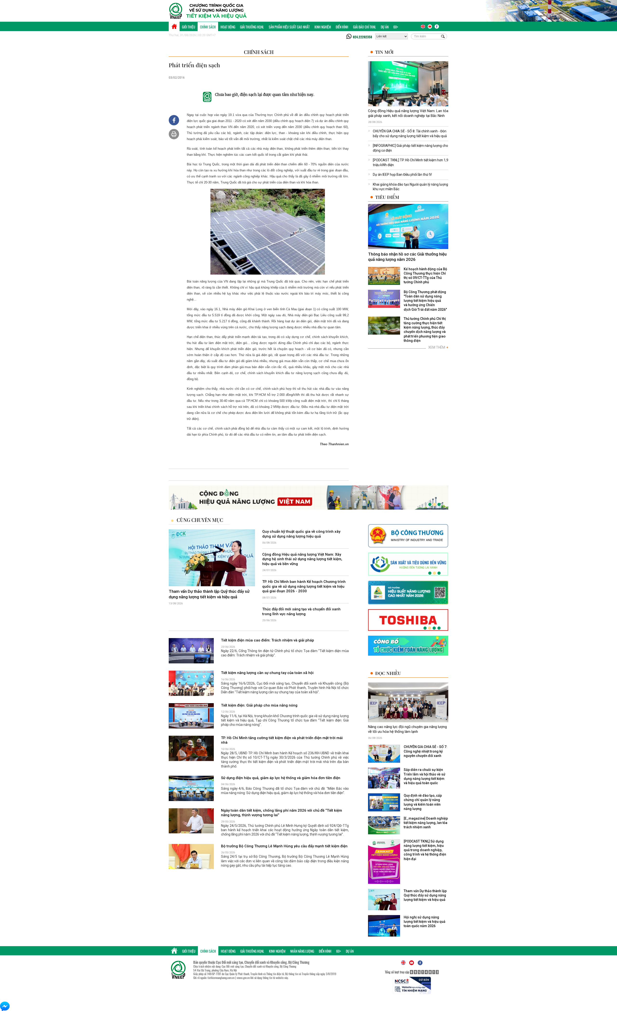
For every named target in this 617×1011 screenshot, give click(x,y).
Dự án (385, 26)
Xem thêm (438, 347)
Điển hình (342, 26)
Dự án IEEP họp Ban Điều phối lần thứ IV (402, 174)
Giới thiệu (188, 26)
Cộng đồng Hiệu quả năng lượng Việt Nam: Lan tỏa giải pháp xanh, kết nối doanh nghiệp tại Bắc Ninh (408, 113)
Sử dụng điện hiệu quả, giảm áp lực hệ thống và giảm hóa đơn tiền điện (280, 778)
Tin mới (384, 52)
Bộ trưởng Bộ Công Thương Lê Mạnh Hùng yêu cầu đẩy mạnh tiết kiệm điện (284, 846)
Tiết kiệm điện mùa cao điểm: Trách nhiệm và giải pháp (267, 640)
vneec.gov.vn (243, 978)
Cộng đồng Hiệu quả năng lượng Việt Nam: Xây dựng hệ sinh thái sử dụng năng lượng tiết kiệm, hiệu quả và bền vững (302, 559)
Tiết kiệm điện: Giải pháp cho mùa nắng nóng (259, 705)
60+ (395, 26)
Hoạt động (228, 26)
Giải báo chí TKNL (364, 26)
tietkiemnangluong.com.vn (221, 978)
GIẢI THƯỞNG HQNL (252, 26)
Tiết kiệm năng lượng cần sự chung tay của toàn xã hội (267, 673)
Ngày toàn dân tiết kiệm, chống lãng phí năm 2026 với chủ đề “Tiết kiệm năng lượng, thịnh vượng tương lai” (281, 812)
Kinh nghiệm (323, 26)
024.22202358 (362, 36)
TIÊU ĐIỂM (387, 197)
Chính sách (208, 26)
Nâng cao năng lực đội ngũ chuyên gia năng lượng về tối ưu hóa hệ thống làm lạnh (407, 729)
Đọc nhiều (388, 673)
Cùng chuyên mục (200, 520)
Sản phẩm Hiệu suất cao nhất (289, 26)
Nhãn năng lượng (302, 951)
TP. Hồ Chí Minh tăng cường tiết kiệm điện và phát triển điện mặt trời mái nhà (282, 740)
